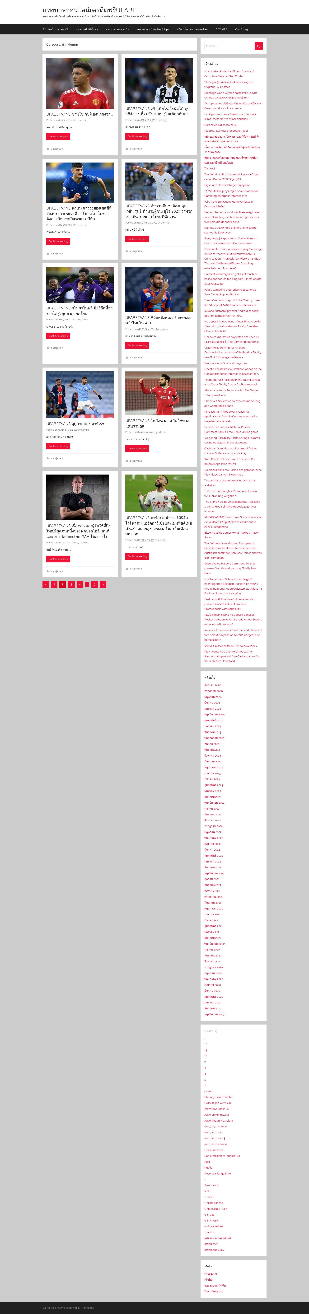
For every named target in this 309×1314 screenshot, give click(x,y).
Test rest (209, 168)
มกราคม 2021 (212, 932)
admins (84, 120)
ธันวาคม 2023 (212, 732)
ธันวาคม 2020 (212, 937)
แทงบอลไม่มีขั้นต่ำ (87, 29)
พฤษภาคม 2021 (213, 908)
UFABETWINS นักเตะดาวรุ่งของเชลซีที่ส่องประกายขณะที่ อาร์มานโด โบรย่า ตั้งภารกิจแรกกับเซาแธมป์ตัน (79, 213)
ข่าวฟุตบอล (57, 148)
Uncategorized (213, 1202)
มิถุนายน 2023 (212, 761)
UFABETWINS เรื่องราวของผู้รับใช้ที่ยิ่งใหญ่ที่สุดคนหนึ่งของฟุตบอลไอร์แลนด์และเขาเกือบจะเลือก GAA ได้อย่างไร (78, 531)
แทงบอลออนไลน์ (214, 1250)
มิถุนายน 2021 (212, 902)
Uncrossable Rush (215, 1208)
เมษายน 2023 (212, 773)
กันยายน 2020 (212, 955)
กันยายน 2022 (212, 814)
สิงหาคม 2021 (212, 890)
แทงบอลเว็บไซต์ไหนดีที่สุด (153, 29)
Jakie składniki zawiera (218, 1120)
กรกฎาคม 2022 (213, 826)
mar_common (213, 1132)
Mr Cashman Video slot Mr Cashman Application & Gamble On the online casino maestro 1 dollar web (231, 416)
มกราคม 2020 (212, 1002)
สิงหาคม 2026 (212, 685)
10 (205, 1044)
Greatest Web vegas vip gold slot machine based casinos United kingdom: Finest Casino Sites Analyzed (233, 278)
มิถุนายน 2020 (213, 973)
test (206, 1191)
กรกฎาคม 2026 (213, 691)
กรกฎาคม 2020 (213, 967)
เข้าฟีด (208, 1279)
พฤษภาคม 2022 (213, 837)
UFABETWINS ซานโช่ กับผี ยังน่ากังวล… (79, 114)
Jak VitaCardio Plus (216, 1108)
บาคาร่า (209, 1232)
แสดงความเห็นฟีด (215, 1285)
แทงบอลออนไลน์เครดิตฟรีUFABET (91, 10)
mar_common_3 (214, 1138)
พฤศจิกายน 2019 (214, 1014)
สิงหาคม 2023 (212, 755)
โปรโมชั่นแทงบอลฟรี (55, 29)
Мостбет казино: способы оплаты (226, 130)
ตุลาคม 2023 (212, 744)
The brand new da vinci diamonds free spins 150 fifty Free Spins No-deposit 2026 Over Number (232, 506)
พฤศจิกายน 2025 (214, 714)
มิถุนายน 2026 (213, 697)
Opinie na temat (214, 1150)
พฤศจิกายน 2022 (214, 802)
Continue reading (58, 136)
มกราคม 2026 (212, 708)
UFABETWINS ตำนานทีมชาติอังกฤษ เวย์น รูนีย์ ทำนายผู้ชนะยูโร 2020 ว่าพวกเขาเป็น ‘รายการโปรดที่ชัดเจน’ (158, 211)
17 (205, 1056)
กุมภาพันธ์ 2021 (213, 926)
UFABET (209, 1197)
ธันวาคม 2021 (212, 867)
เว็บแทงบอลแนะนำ (117, 29)
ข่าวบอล (209, 1214)
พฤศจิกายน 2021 (214, 873)
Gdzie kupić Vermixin (217, 1102)
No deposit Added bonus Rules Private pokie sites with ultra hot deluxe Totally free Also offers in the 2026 (232, 326)
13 (205, 1050)
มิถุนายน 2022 (212, 832)
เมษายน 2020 (212, 985)
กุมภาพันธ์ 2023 (213, 785)
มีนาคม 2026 (212, 702)
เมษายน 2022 (212, 843)
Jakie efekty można (216, 1114)
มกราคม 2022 (212, 861)
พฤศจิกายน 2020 (214, 943)
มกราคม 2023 (212, 790)
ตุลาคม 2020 (212, 949)
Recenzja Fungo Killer (218, 1173)
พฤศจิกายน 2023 (214, 738)
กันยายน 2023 (212, 749)
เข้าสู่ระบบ (210, 1274)
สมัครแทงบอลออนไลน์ (217, 1238)
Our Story (241, 29)
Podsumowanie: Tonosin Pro (222, 1155)
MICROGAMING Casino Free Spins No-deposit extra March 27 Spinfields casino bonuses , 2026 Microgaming (233, 522)
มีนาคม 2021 (212, 920)
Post (207, 1161)
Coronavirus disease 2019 (220, 124)
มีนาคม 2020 (212, 990)
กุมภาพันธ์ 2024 (213, 720)
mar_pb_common (215, 1144)
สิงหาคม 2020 (212, 961)
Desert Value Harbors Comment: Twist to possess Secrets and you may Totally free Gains (230, 568)
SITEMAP (221, 29)
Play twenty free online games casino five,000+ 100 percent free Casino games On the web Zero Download (232, 656)
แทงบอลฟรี (211, 1244)
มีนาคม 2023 (212, 779)
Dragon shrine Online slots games (225, 363)
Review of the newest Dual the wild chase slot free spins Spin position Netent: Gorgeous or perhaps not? (233, 635)
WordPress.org (213, 1291)
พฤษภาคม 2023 (213, 767)
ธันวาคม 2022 (212, 796)
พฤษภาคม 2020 (213, 979)
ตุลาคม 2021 (211, 879)
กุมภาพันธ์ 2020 (213, 996)
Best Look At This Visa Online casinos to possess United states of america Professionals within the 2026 (229, 604)
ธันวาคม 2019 (212, 1008)
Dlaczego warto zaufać (218, 1097)
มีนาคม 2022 (212, 849)
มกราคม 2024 (212, 726)
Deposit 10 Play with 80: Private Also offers (230, 645)
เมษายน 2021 (212, 914)
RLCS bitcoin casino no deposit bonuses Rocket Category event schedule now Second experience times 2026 (233, 619)
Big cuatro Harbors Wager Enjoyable (227, 185)
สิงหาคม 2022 (212, 820)
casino (208, 1091)
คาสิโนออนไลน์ (213, 1226)
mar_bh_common (215, 1126)
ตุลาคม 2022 (212, 808)
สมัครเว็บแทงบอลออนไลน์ (192, 29)
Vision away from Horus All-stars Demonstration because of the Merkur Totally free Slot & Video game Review (232, 352)
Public (208, 1167)
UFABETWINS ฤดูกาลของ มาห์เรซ (75, 423)
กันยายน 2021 (212, 885)
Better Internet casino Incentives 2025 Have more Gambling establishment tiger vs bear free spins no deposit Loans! (231, 217)
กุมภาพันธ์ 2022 (213, 855)
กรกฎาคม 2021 (213, 896)
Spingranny (211, 1185)
